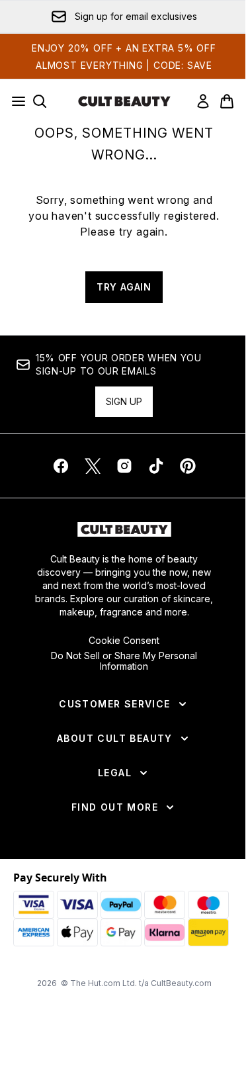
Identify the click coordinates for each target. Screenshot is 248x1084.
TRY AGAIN (124, 287)
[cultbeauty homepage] (124, 101)
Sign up (124, 401)
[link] (203, 101)
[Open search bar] (39, 101)
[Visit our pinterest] (188, 466)
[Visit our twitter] (92, 466)
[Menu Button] (14, 101)
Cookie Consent (124, 640)
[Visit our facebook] (61, 466)
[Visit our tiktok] (156, 466)
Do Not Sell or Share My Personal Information (124, 661)
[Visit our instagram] (124, 466)
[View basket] (226, 101)
